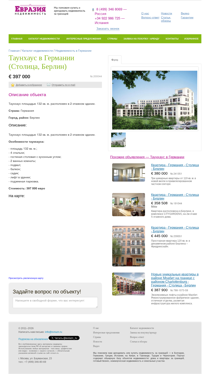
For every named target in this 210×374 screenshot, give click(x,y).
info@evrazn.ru (53, 332)
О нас (145, 13)
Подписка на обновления (33, 339)
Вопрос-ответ (150, 17)
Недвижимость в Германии (73, 50)
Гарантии (187, 17)
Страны (112, 38)
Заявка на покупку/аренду (143, 332)
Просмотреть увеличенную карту (26, 278)
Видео (185, 13)
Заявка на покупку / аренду (141, 38)
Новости (166, 13)
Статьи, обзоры (166, 19)
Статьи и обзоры (138, 341)
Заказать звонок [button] (107, 28)
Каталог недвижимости (44, 38)
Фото (114, 60)
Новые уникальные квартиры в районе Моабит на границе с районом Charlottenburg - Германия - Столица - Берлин (175, 280)
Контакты (172, 38)
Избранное (191, 38)
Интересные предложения (83, 38)
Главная (16, 38)
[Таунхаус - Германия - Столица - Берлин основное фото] (154, 102)
